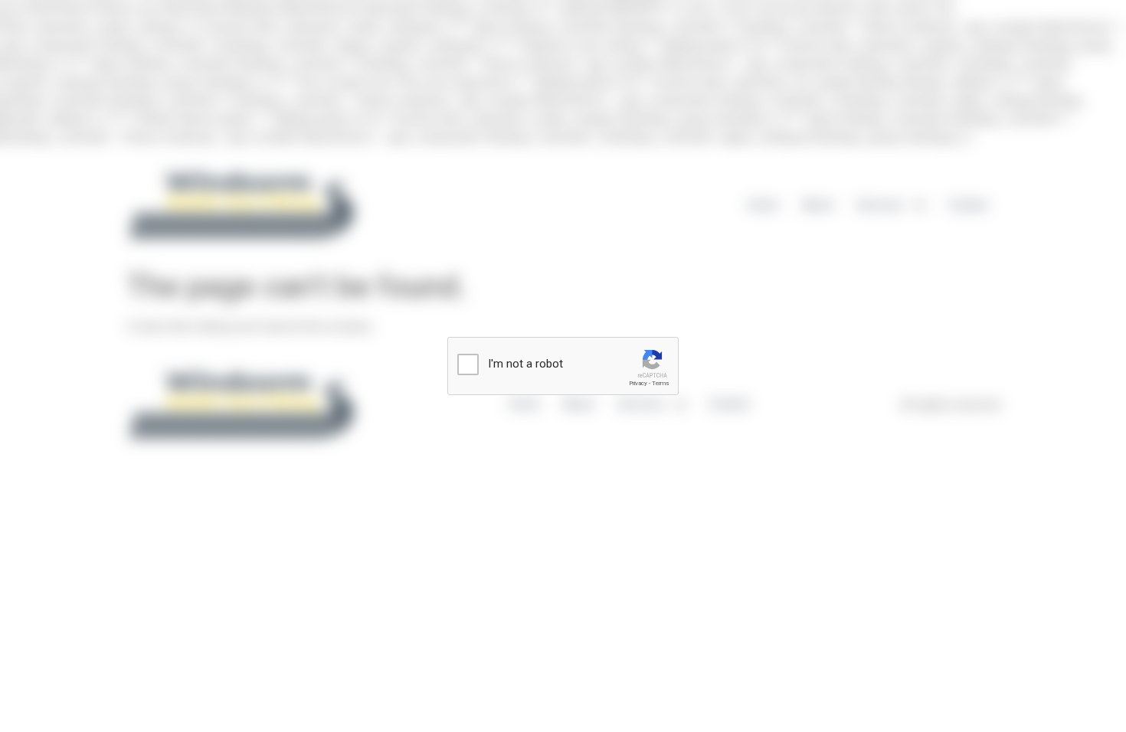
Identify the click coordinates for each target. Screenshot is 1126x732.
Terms (660, 383)
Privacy (638, 383)
